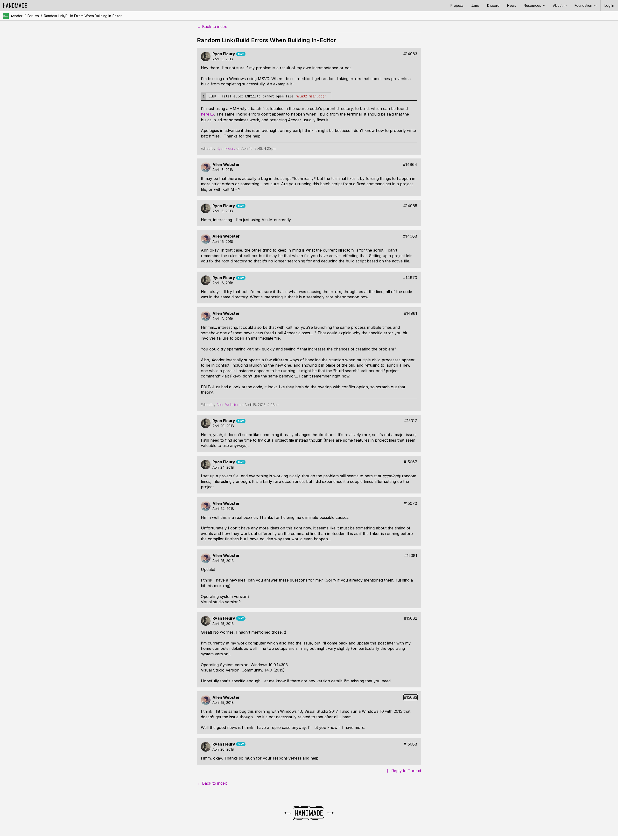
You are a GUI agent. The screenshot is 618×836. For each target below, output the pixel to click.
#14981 (410, 313)
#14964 (410, 164)
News (511, 5)
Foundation (584, 5)
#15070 (410, 503)
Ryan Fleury (223, 54)
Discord (493, 5)
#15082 (410, 618)
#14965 (410, 206)
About (558, 5)
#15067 (410, 462)
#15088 (410, 744)
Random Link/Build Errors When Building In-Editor (83, 16)
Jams (475, 5)
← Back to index (212, 26)
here (205, 114)
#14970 (410, 277)
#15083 (410, 697)
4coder (16, 16)
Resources (533, 5)
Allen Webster (226, 164)
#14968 (410, 236)
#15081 (410, 555)
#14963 (410, 54)
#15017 (410, 420)
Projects (457, 5)
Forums (33, 16)
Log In (609, 5)
